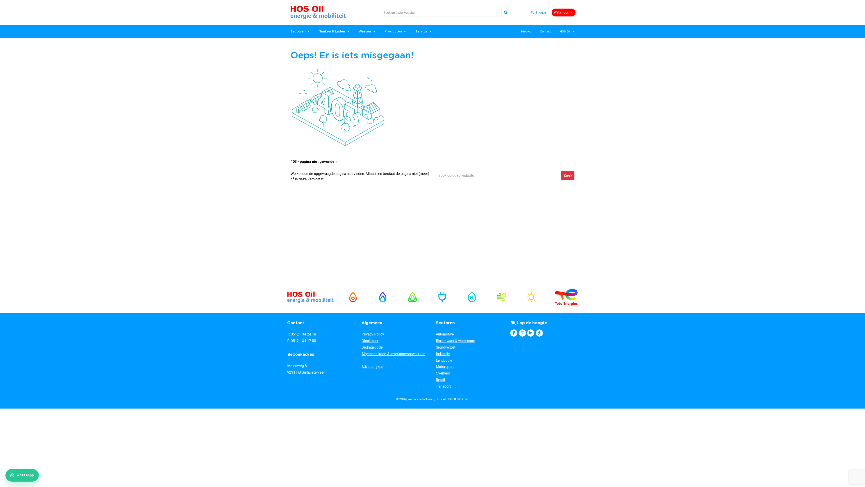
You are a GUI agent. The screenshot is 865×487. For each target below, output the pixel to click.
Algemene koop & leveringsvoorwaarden (393, 354)
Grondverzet (445, 347)
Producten (393, 31)
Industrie (443, 354)
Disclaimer (370, 341)
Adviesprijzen (372, 367)
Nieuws (526, 31)
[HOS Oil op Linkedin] (530, 333)
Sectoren (298, 31)
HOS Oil (302, 11)
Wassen (365, 31)
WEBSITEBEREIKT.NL (456, 399)
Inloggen (542, 12)
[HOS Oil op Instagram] (522, 333)
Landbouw (444, 360)
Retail (440, 380)
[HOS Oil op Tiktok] (539, 333)
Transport (443, 386)
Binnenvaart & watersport (455, 341)
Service (421, 31)
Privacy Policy (373, 334)
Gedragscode (372, 347)
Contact (545, 31)
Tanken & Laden (332, 31)
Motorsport (445, 367)
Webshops (561, 12)
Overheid (443, 373)
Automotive (445, 334)
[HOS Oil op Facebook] (513, 333)
